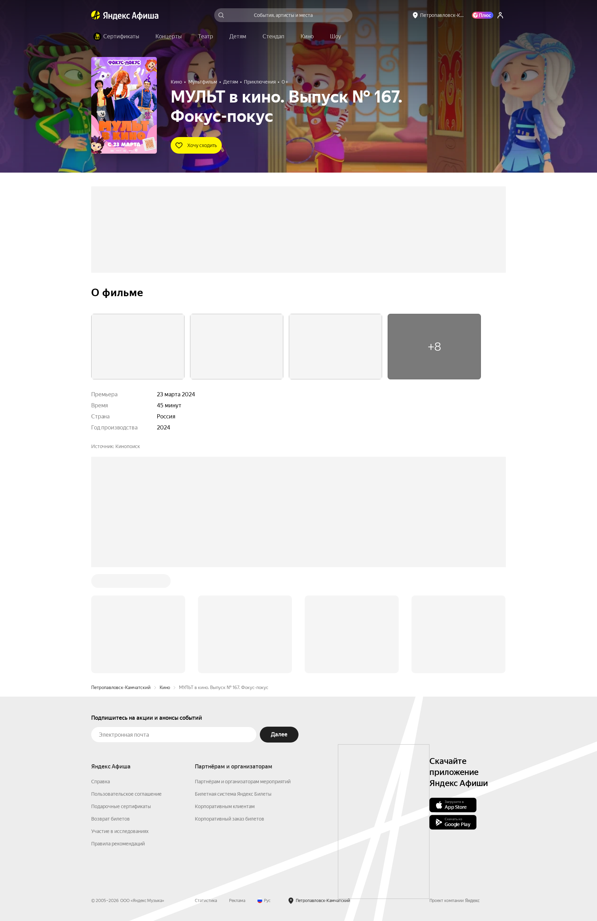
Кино (165, 687)
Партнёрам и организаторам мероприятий (243, 781)
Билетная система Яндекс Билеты (233, 794)
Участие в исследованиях (120, 831)
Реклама (237, 900)
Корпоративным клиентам (225, 806)
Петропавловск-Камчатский (121, 687)
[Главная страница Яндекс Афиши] (95, 15)
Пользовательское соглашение (126, 794)
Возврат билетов (110, 819)
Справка (100, 781)
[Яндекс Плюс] (482, 15)
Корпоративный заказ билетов (229, 819)
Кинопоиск (127, 446)
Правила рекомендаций (118, 843)
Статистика (206, 900)
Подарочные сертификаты (121, 806)
